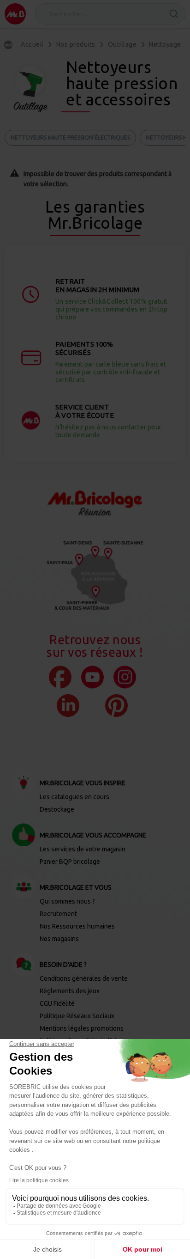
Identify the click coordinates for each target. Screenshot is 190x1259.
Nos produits (75, 44)
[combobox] (110, 13)
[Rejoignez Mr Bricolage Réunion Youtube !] (92, 677)
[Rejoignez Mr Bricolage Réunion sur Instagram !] (124, 677)
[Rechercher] (174, 13)
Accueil (32, 44)
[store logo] (15, 13)
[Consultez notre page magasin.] (95, 575)
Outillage (122, 44)
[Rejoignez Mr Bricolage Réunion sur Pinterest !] (116, 705)
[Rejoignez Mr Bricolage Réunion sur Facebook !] (60, 677)
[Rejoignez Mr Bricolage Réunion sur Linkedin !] (68, 705)
